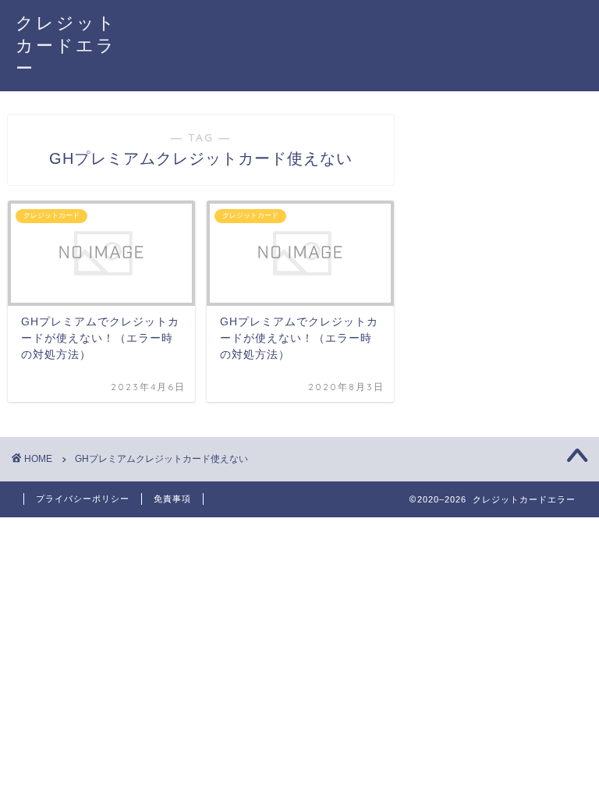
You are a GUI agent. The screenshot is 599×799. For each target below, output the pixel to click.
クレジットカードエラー (66, 45)
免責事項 (172, 498)
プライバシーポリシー (82, 498)
